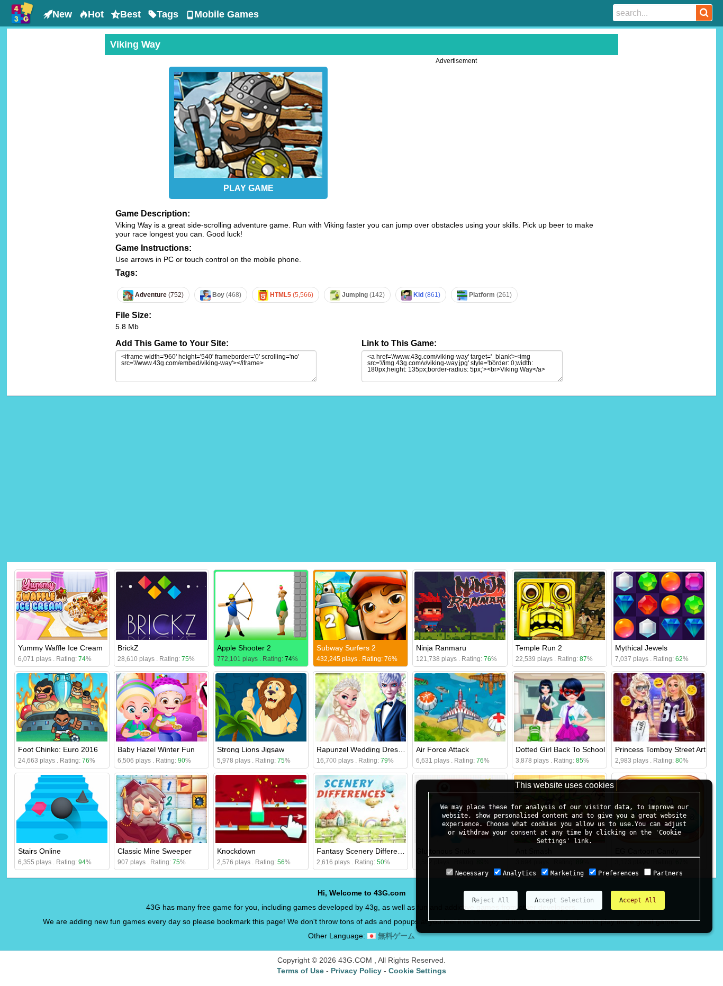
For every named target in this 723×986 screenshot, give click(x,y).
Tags (167, 14)
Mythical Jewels (641, 648)
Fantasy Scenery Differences (365, 851)
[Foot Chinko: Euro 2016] (61, 707)
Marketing (567, 873)
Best (130, 14)
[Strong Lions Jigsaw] (260, 707)
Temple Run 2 (539, 648)
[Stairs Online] (61, 809)
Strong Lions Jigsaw (250, 749)
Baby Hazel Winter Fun (156, 749)
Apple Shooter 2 (244, 648)
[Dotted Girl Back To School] (559, 707)
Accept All (637, 900)
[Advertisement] (54, 192)
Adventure (158, 294)
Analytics (519, 873)
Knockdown (236, 851)
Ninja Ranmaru (441, 648)
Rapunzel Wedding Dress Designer (375, 749)
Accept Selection (564, 900)
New (62, 14)
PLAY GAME (248, 188)
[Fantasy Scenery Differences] (360, 809)
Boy (226, 294)
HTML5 (290, 294)
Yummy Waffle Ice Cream (60, 648)
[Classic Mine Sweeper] (161, 809)
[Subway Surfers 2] (360, 606)
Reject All (490, 900)
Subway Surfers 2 (346, 648)
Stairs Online (39, 851)
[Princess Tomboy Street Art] (658, 707)
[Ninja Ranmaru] (459, 606)
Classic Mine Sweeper (155, 851)
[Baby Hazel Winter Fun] (161, 707)
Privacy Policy (356, 970)
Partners (668, 873)
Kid (426, 294)
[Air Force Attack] (459, 707)
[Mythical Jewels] (658, 606)
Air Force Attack (442, 749)
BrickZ (128, 648)
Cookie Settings (417, 970)
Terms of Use (300, 970)
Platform (489, 294)
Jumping (362, 294)
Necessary (472, 873)
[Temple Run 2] (559, 606)
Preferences (618, 873)
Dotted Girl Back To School (560, 749)
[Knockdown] (260, 809)
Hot (96, 14)
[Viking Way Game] (248, 122)
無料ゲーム (395, 935)
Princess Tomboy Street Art (660, 749)
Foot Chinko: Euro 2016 (58, 749)
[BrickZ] (161, 606)
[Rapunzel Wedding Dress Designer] (360, 707)
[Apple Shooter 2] (260, 606)
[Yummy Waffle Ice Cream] (61, 606)
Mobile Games (226, 14)
